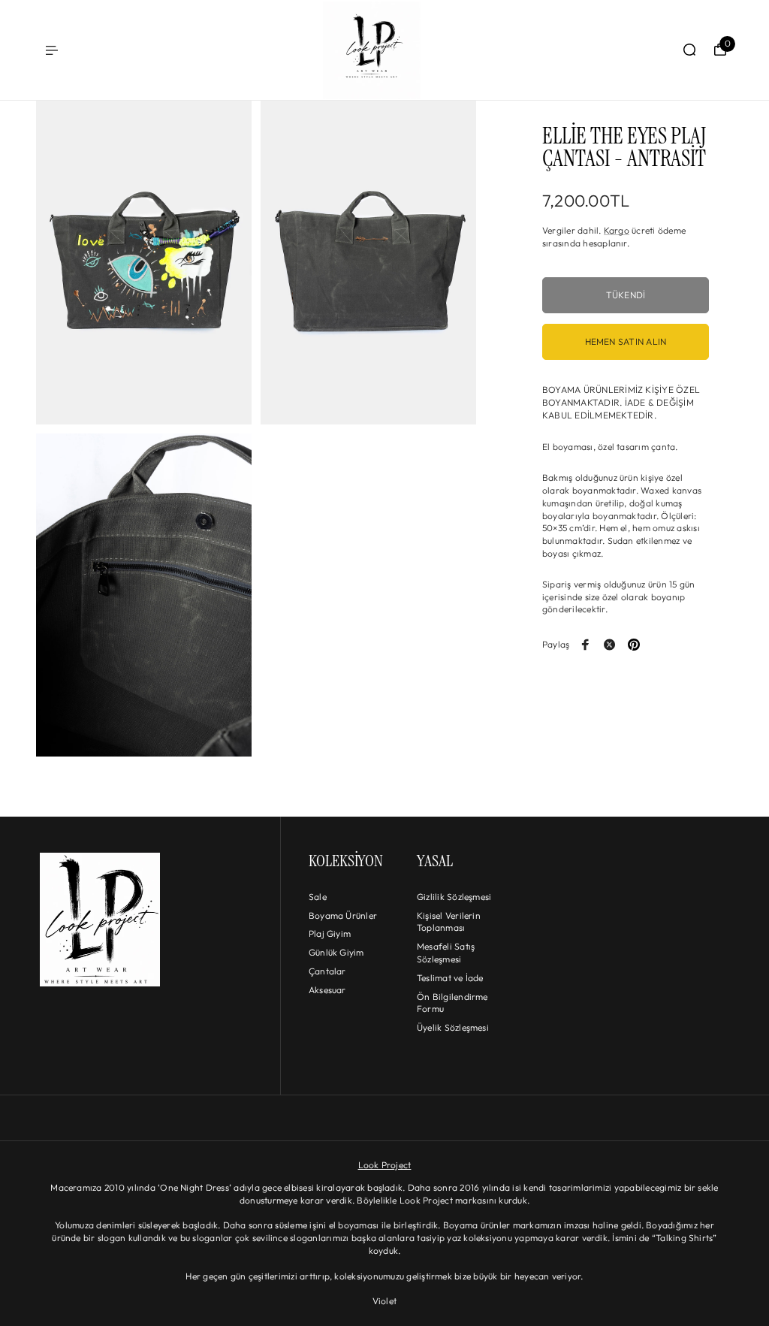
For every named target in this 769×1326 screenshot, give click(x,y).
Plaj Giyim (330, 933)
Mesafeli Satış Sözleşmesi (446, 953)
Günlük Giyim (336, 952)
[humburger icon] (52, 50)
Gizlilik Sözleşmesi (454, 896)
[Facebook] (586, 645)
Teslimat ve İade (450, 977)
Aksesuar (327, 989)
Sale (318, 896)
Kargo (616, 230)
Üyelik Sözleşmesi (453, 1027)
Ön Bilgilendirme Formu (452, 1003)
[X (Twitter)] (610, 645)
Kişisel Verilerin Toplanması (449, 922)
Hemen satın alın (626, 341)
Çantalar (327, 971)
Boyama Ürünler (343, 915)
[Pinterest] (634, 645)
